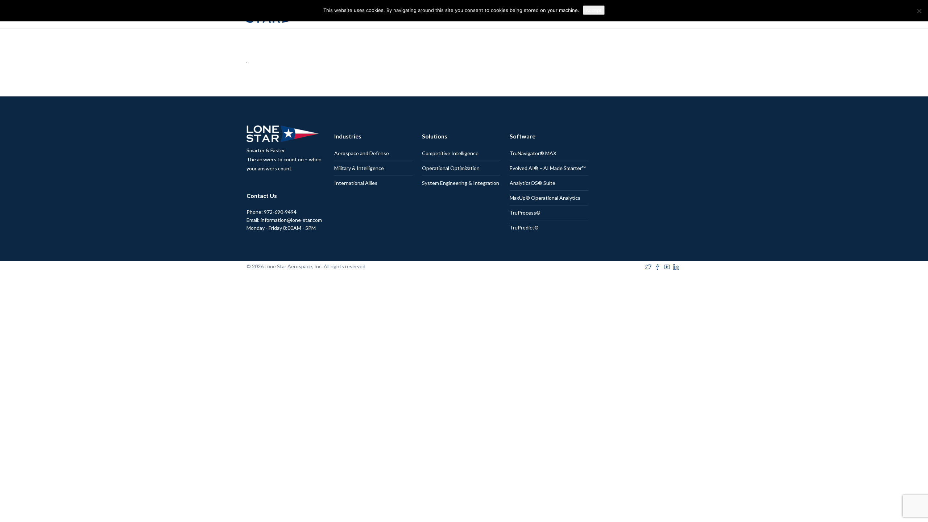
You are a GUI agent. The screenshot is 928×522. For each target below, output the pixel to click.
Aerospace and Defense (361, 153)
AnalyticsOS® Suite (532, 183)
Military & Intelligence (359, 168)
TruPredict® (524, 227)
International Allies (355, 183)
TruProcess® (525, 213)
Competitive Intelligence (450, 153)
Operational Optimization (451, 168)
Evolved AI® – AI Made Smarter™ (547, 168)
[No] (919, 10)
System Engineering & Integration (460, 183)
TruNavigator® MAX (533, 153)
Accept (594, 10)
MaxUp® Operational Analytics (545, 198)
